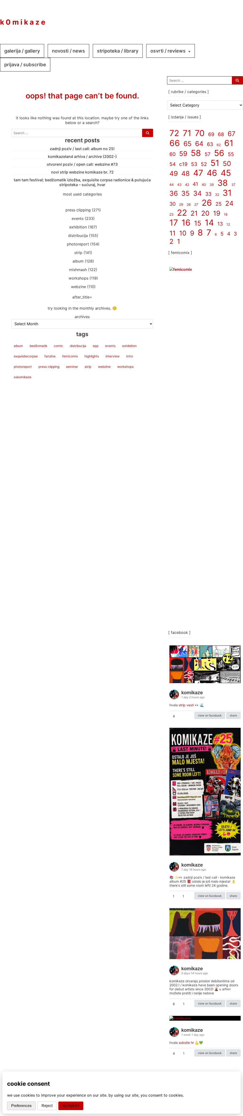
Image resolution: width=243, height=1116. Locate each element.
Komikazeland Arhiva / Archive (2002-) (82, 156)
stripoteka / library (117, 51)
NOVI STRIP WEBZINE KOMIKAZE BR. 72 (82, 172)
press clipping (78, 210)
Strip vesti (186, 705)
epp (95, 346)
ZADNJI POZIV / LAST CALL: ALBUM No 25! (82, 148)
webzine (78, 286)
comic (58, 346)
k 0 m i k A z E (22, 22)
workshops (78, 278)
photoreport (78, 244)
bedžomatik (38, 346)
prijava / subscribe (25, 64)
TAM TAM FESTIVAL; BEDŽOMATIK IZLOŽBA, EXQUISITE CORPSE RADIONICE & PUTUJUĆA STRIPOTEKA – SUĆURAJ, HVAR (82, 182)
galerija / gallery (22, 51)
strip (78, 252)
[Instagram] (219, 19)
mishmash (78, 269)
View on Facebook (210, 715)
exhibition (78, 227)
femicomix (70, 356)
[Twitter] (233, 19)
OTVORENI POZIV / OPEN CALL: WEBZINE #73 (82, 164)
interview (113, 356)
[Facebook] (205, 19)
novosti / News (68, 51)
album (78, 261)
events (78, 218)
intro (129, 356)
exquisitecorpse (26, 356)
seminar (72, 367)
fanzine (50, 356)
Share (233, 715)
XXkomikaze (22, 377)
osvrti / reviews (168, 51)
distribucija (78, 235)
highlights (91, 356)
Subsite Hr (186, 1042)
